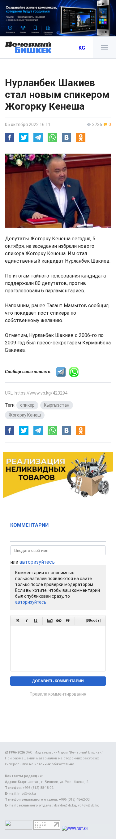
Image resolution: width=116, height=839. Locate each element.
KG (82, 48)
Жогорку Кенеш (25, 415)
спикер (27, 405)
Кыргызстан (56, 405)
